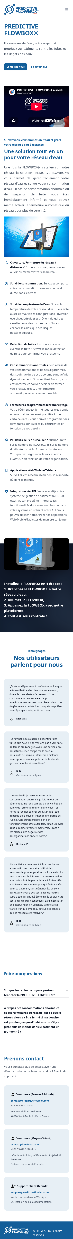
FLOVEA (40, 1231)
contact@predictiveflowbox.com (30, 1100)
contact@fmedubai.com (25, 1144)
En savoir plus (39, 66)
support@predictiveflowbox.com (30, 1192)
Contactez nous (15, 66)
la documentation (42, 1201)
